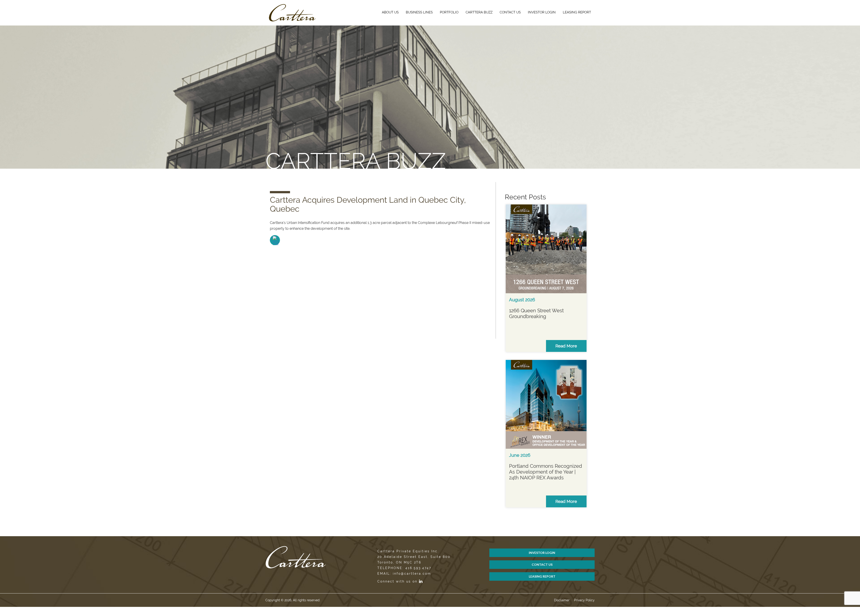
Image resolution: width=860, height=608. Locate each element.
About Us (390, 12)
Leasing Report (577, 12)
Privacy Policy (584, 600)
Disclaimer (562, 600)
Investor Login (542, 12)
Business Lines (419, 12)
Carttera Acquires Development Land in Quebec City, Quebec (368, 204)
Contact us (510, 12)
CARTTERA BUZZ (479, 12)
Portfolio (449, 12)
